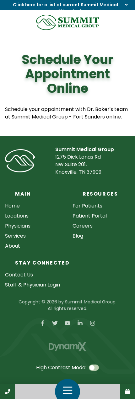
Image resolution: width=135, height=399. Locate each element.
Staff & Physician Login (32, 284)
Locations (17, 215)
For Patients (87, 205)
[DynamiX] (67, 347)
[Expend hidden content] (126, 5)
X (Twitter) (55, 323)
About (12, 245)
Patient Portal (90, 215)
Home (12, 205)
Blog (78, 235)
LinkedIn (80, 323)
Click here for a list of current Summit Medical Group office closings (65, 8)
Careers (83, 225)
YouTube (67, 323)
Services (15, 235)
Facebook (42, 323)
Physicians (17, 225)
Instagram (92, 323)
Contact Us (127, 391)
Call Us (7, 391)
